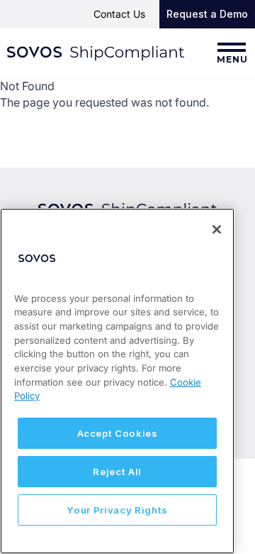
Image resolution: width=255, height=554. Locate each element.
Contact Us (119, 14)
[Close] (216, 229)
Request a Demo (207, 14)
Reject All (117, 471)
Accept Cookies (117, 433)
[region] (117, 381)
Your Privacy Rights (117, 510)
